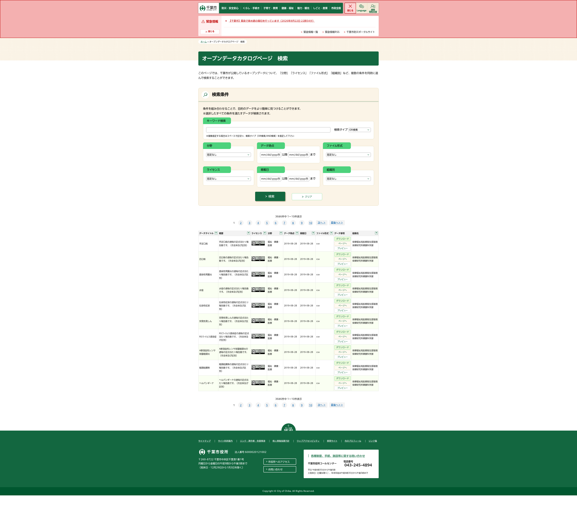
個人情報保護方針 (281, 441)
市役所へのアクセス (279, 462)
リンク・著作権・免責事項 (252, 441)
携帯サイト (332, 441)
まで (313, 154)
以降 (284, 154)
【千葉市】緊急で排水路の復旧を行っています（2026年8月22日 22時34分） (272, 21)
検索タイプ (341, 129)
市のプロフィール (353, 441)
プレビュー (342, 248)
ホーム (204, 42)
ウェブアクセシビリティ (308, 441)
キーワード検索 (216, 120)
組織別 (331, 169)
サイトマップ (204, 441)
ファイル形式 (335, 145)
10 (310, 223)
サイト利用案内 (225, 441)
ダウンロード (342, 239)
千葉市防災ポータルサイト (361, 32)
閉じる (350, 10)
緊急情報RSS (332, 32)
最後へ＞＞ (337, 222)
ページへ (342, 243)
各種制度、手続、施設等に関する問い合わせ (338, 456)
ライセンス (213, 169)
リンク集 (373, 441)
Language (361, 10)
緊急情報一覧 (311, 32)
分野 (209, 145)
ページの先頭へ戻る (288, 429)
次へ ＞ (322, 222)
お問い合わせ (275, 469)
